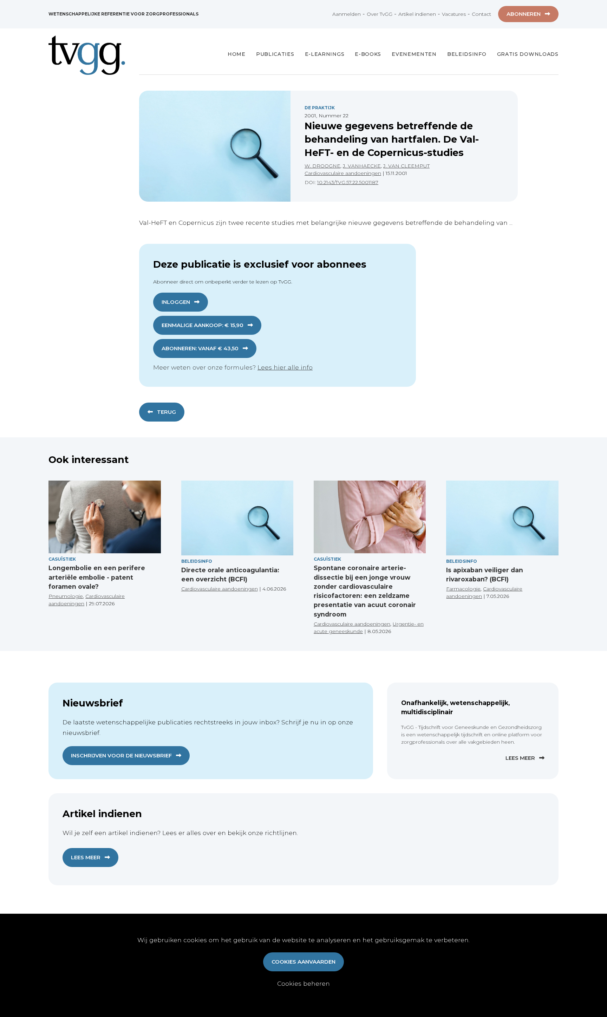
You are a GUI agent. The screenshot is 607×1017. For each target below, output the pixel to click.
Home (237, 54)
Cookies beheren (303, 983)
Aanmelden (346, 14)
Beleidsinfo (467, 54)
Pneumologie (65, 596)
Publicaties (275, 54)
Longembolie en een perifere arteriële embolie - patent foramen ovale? (96, 577)
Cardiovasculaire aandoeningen (343, 173)
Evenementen (414, 54)
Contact (481, 14)
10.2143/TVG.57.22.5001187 (347, 182)
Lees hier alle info (285, 367)
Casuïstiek (62, 559)
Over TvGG (379, 14)
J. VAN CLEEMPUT (406, 166)
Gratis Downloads (528, 54)
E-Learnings (325, 54)
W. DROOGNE (322, 166)
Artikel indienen (417, 14)
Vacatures (454, 14)
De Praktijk (320, 107)
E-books (368, 54)
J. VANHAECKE (362, 166)
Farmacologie (463, 589)
